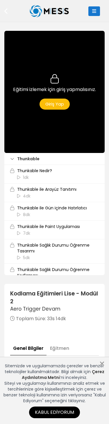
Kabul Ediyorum (54, 412)
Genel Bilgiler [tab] (28, 348)
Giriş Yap (54, 104)
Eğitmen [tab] (59, 348)
